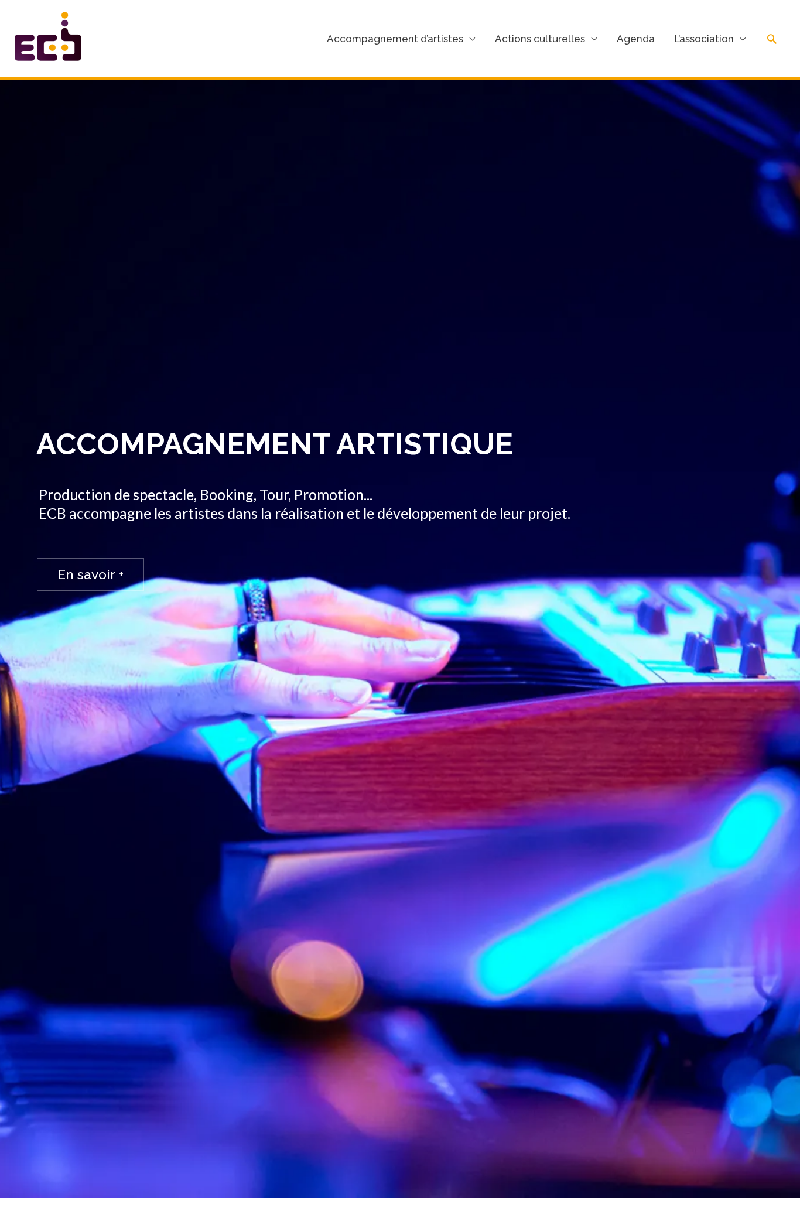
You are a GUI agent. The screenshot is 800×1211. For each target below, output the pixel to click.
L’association (704, 39)
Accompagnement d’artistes (395, 39)
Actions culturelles (540, 39)
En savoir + (90, 574)
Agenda (636, 39)
